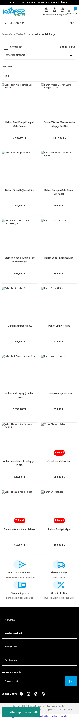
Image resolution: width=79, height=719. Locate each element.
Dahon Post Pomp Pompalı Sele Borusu (19, 124)
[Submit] (71, 681)
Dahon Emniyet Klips (59, 325)
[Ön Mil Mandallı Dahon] (59, 441)
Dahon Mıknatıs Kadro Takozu (19, 529)
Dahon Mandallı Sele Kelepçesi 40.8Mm (19, 463)
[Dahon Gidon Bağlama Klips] (20, 169)
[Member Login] (69, 12)
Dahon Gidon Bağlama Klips (20, 190)
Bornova (54, 14)
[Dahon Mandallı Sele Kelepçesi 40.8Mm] (20, 441)
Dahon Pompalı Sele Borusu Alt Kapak (59, 192)
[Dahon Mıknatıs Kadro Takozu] (20, 508)
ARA (72, 22)
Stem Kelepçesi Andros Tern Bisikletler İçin (20, 260)
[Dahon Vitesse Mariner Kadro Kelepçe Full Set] (59, 101)
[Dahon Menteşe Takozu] (59, 373)
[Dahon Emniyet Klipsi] (59, 508)
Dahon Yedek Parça (44, 34)
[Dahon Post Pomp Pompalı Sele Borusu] (20, 101)
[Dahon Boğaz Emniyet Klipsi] (59, 237)
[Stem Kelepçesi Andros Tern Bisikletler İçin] (20, 237)
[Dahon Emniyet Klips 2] (20, 305)
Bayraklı (47, 14)
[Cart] (75, 12)
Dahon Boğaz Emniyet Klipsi (59, 258)
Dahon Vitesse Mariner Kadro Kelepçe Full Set (59, 124)
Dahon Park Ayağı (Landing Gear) (19, 395)
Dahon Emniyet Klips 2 (20, 325)
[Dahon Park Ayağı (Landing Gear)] (20, 373)
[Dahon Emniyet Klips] (59, 305)
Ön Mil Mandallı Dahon (59, 461)
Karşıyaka (62, 14)
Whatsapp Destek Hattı (24, 712)
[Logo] (15, 12)
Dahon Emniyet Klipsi (59, 529)
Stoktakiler (16, 46)
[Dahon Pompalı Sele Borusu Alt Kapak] (59, 169)
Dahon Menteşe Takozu (59, 393)
